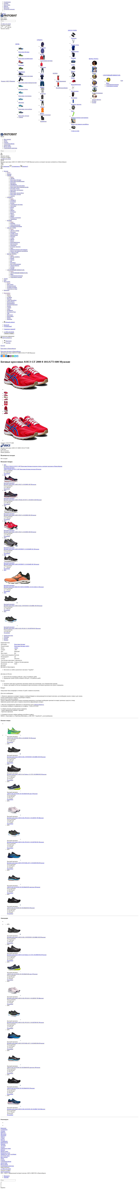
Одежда (6, 142)
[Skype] (15, 356)
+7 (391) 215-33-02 (6, 24)
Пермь (9, 317)
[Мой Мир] (6, 356)
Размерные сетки (5, 1152)
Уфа (8, 313)
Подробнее (7, 473)
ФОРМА (12, 223)
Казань (9, 306)
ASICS (16, 648)
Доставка (3, 1145)
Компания (3, 1128)
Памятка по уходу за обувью (8, 1154)
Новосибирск (10, 301)
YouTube (8, 343)
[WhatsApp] (13, 356)
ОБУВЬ (12, 178)
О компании (4, 1129)
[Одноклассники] (4, 356)
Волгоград (10, 314)
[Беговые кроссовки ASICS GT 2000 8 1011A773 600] (26, 389)
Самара (9, 307)
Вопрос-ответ (4, 1151)
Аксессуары (7, 145)
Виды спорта (7, 146)
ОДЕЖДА (13, 200)
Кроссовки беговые (19, 644)
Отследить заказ (5, 1155)
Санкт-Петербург (12, 300)
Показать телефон (9, 333)
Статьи (3, 1138)
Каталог (9, 174)
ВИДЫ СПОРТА (15, 257)
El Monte (9, 297)
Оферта (3, 1137)
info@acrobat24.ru (7, 337)
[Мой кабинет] (1, 154)
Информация (4, 1142)
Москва (9, 299)
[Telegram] (17, 356)
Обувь (5, 140)
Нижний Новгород (12, 304)
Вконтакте (9, 341)
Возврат (3, 1150)
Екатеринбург (11, 303)
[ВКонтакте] (2, 356)
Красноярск (10, 316)
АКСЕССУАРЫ (14, 230)
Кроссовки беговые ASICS (21, 646)
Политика (3, 1135)
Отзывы (3, 1131)
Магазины (3, 1134)
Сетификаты (4, 1141)
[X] (8, 356)
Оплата (3, 1147)
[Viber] (11, 356)
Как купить (10, 284)
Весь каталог (7, 139)
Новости (3, 1132)
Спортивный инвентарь (10, 148)
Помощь (3, 1144)
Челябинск (10, 310)
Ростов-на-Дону (11, 312)
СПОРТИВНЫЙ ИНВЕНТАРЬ (19, 273)
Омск (8, 309)
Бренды (3, 1139)
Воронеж (9, 319)
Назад (8, 172)
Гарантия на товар (6, 1148)
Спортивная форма (9, 143)
